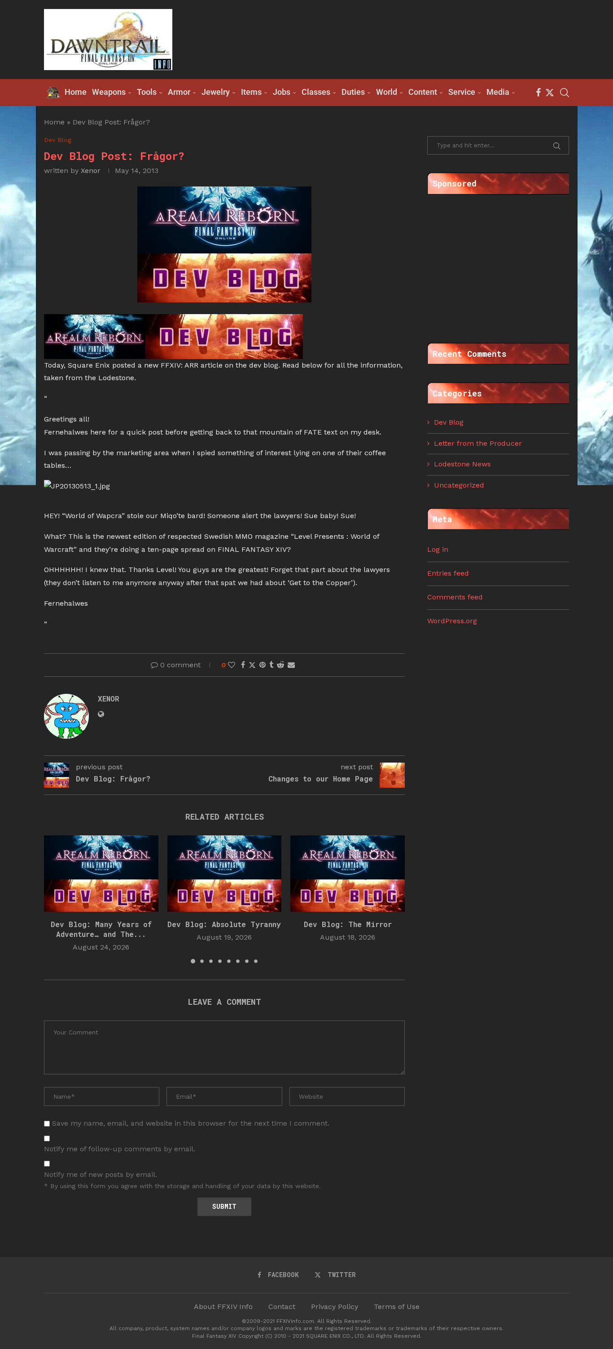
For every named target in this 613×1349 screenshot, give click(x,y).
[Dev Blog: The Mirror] (347, 873)
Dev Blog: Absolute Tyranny (224, 924)
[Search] (564, 93)
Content (422, 92)
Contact (281, 1306)
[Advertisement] (405, 38)
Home (54, 122)
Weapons (109, 92)
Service (461, 92)
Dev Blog (449, 422)
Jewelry (215, 92)
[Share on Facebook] (243, 665)
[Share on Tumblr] (271, 665)
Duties (353, 92)
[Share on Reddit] (280, 665)
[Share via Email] (291, 665)
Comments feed (455, 597)
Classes (316, 92)
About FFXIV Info (223, 1306)
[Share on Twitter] (252, 665)
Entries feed (448, 573)
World (386, 92)
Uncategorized (459, 485)
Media (497, 92)
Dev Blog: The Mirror (348, 924)
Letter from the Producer (478, 443)
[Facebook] (538, 93)
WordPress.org (452, 621)
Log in (437, 549)
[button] (56, 898)
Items (251, 92)
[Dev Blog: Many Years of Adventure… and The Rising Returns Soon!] (101, 873)
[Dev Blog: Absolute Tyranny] (224, 873)
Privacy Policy (334, 1306)
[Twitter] (549, 93)
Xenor (91, 170)
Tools (147, 92)
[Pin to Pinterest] (262, 665)
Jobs (281, 92)
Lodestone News (462, 464)
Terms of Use (397, 1306)
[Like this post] (231, 665)
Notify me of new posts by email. (100, 1174)
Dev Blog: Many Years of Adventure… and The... (101, 929)
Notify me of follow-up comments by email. (119, 1149)
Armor (179, 92)
